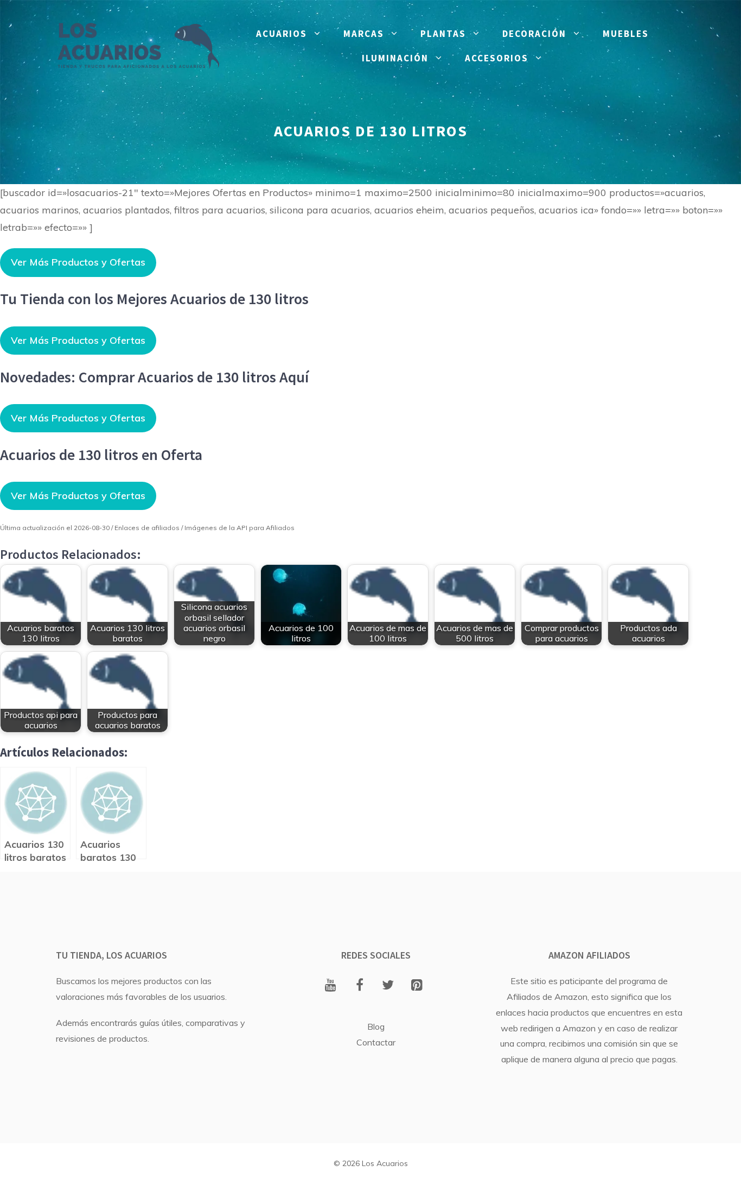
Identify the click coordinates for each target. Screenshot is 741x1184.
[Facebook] (359, 985)
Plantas (443, 34)
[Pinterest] (417, 985)
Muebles (626, 34)
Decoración (534, 34)
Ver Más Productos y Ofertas (78, 262)
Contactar (375, 1042)
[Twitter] (388, 985)
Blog (376, 1026)
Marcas (363, 34)
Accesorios (496, 58)
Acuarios (281, 34)
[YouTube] (330, 985)
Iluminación (395, 58)
